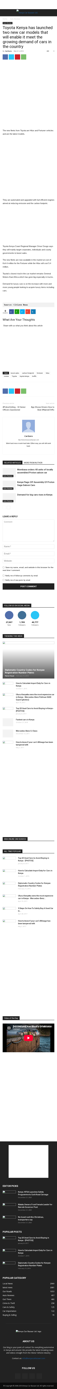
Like (9, 612)
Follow (22, 612)
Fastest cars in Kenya (25, 720)
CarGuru (8, 51)
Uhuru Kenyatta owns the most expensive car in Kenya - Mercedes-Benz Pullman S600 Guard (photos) (35, 697)
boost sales (15, 373)
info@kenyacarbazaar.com (33, 1358)
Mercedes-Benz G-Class (26, 731)
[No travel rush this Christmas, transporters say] (9, 1220)
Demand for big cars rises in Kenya (34, 494)
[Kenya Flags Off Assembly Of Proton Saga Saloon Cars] (9, 485)
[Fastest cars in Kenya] (8, 722)
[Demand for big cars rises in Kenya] (9, 497)
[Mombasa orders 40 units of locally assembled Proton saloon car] (9, 472)
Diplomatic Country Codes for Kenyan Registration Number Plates (25, 671)
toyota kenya (24, 376)
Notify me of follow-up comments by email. (21, 576)
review (6, 376)
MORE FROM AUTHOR (33, 463)
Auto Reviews (15, 19)
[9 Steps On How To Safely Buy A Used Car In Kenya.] (9, 911)
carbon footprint (28, 373)
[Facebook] (11, 311)
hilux (47, 373)
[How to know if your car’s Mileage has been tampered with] (8, 744)
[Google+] (27, 311)
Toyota (14, 376)
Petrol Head (9, 676)
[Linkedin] (32, 1376)
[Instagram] (25, 1376)
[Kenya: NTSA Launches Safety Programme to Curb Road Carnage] (9, 1195)
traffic (34, 376)
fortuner (40, 373)
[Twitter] (22, 311)
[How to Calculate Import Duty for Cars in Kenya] (8, 686)
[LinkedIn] (33, 311)
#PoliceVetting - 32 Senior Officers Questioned (14, 408)
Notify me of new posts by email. (18, 580)
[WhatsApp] (17, 311)
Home (5, 19)
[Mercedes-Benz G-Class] (8, 733)
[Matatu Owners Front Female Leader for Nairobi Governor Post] (9, 1207)
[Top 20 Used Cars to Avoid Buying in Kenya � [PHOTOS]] (8, 711)
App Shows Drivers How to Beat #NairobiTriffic (42, 408)
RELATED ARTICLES (12, 463)
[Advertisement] (28, 4)
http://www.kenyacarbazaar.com (28, 440)
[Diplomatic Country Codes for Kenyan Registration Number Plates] (28, 660)
